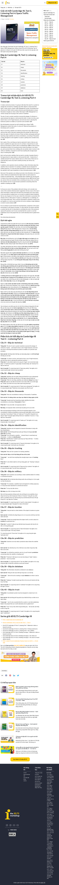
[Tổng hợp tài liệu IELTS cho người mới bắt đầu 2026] (7, 739)
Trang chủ (3, 7)
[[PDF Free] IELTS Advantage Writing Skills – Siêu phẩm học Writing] (7, 689)
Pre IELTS (37, 774)
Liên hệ (24, 780)
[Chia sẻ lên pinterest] (10, 675)
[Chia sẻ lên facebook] (6, 675)
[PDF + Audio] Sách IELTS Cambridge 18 (13, 619)
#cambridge (4, 670)
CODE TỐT (42, 882)
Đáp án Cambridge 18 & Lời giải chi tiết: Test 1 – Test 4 (16, 622)
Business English (38, 783)
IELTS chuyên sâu (38, 776)
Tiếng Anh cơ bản (38, 772)
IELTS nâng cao (38, 777)
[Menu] (2, 2)
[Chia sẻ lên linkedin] (14, 675)
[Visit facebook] (7, 825)
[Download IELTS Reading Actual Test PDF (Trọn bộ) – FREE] (7, 701)
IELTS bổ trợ (37, 781)
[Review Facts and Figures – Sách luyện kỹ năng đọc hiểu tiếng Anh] (7, 726)
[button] (52, 2)
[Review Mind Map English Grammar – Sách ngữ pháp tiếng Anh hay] (7, 714)
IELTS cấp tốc (38, 779)
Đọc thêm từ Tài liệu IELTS (20, 759)
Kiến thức (10, 7)
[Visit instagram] (10, 825)
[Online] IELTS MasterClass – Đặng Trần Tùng (38, 786)
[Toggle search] (45, 2)
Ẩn (50, 10)
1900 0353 (13, 830)
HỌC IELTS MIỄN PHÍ (19, 645)
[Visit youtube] (14, 825)
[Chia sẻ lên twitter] (18, 675)
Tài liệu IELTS (18, 7)
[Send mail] (18, 825)
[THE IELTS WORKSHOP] (7, 2)
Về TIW (24, 772)
